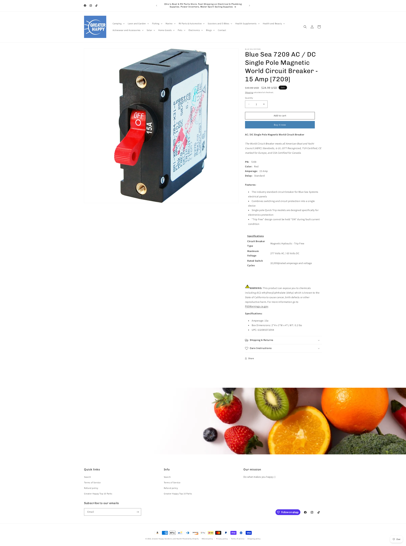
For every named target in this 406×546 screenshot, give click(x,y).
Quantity (249, 98)
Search (87, 477)
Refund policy (91, 488)
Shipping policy (254, 539)
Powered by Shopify (190, 539)
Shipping (249, 92)
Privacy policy (222, 539)
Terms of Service (92, 482)
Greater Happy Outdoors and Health (167, 539)
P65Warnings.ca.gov (256, 306)
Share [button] (251, 358)
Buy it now (280, 124)
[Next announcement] (249, 6)
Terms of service (237, 539)
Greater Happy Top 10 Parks (98, 493)
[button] (118, 23)
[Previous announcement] (156, 6)
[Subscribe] (137, 512)
